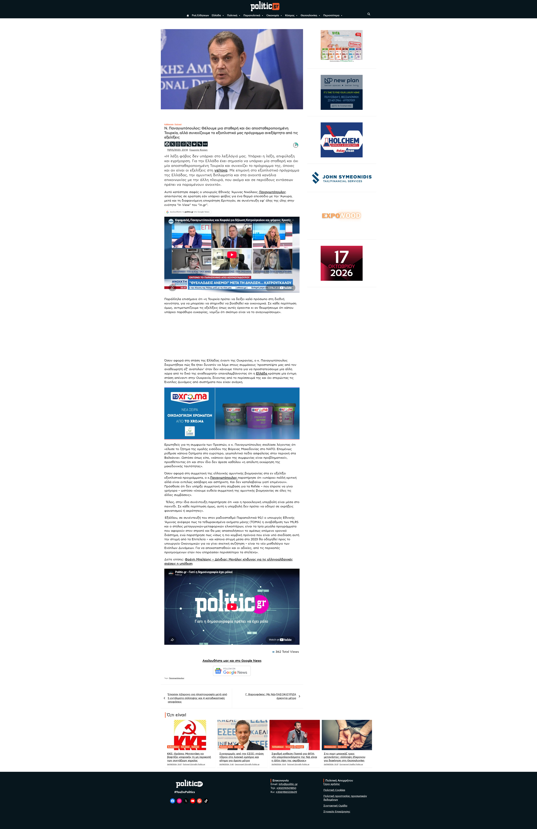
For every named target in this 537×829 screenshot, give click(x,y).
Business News (226, 747)
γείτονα (220, 170)
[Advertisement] (232, 336)
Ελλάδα (216, 15)
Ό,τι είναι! (185, 747)
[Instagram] (178, 144)
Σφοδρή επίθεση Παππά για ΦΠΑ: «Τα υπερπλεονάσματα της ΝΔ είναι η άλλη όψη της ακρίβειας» (294, 757)
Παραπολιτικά (251, 15)
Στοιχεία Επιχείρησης (336, 811)
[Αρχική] (187, 15)
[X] (172, 144)
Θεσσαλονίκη (309, 15)
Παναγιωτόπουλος (272, 192)
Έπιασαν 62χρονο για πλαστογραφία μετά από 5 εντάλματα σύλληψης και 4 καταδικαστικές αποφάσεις (197, 698)
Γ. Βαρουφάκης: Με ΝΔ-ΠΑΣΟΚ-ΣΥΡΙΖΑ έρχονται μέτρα (270, 696)
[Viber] (188, 144)
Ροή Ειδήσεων (200, 15)
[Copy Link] (199, 144)
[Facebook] (167, 144)
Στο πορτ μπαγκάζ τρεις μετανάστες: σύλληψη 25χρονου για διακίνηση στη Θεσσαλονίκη (344, 757)
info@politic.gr (288, 784)
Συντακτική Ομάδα (335, 806)
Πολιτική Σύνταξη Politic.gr (194, 764)
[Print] (194, 144)
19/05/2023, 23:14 (177, 150)
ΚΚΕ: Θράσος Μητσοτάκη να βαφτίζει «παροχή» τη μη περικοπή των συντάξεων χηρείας (189, 757)
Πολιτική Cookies (334, 790)
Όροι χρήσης (331, 784)
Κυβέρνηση (169, 124)
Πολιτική (232, 15)
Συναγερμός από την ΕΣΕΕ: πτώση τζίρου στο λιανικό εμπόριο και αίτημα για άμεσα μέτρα (241, 757)
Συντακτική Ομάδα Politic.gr (351, 764)
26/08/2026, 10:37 (331, 764)
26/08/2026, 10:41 (279, 764)
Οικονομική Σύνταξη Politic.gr (247, 764)
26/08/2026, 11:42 (226, 764)
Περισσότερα (331, 15)
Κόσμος (290, 15)
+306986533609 (286, 792)
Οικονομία (272, 15)
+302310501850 (286, 788)
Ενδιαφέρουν (173, 747)
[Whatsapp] (183, 144)
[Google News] (205, 144)
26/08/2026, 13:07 (174, 764)
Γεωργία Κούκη (198, 150)
